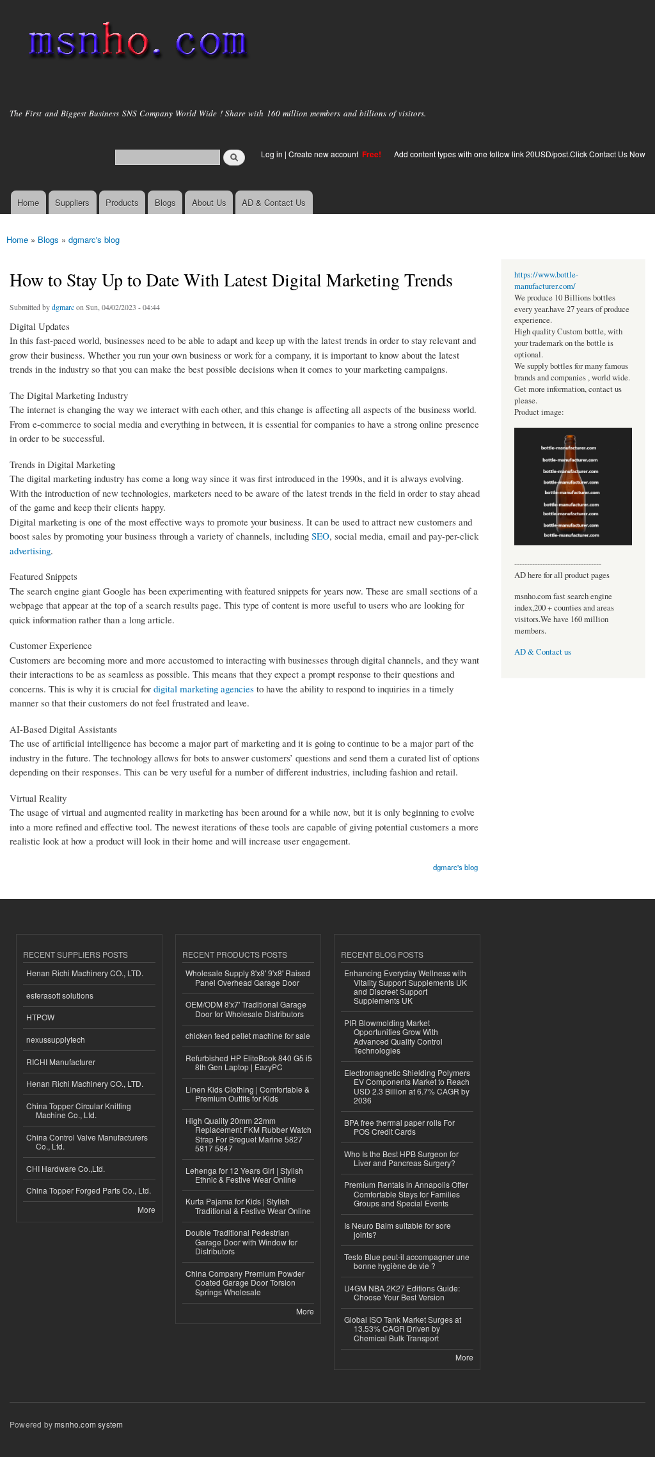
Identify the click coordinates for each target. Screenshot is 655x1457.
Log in (272, 153)
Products (122, 202)
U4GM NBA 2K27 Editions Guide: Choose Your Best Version (402, 1292)
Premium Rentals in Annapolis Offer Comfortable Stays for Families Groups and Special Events (406, 1193)
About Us (209, 202)
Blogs (165, 202)
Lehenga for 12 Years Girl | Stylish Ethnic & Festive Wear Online (244, 1175)
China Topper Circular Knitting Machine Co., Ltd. (78, 1110)
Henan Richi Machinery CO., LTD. (84, 972)
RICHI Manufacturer (60, 1061)
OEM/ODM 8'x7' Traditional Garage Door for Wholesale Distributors (245, 1008)
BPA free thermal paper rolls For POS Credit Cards (399, 1127)
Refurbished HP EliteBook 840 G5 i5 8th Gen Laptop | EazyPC (248, 1062)
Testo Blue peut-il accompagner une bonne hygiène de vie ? (407, 1261)
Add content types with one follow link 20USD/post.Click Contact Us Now (519, 153)
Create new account (324, 153)
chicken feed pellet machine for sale (247, 1035)
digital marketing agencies (204, 688)
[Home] (136, 43)
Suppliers (72, 202)
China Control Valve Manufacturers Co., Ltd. (87, 1141)
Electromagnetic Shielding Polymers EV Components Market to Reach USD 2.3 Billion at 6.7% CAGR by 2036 (407, 1086)
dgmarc (63, 307)
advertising (30, 550)
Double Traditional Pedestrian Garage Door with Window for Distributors (241, 1241)
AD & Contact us (542, 651)
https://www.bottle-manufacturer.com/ (546, 280)
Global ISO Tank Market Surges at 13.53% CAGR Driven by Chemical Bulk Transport (402, 1328)
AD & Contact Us (274, 202)
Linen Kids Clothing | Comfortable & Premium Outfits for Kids (247, 1093)
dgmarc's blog (94, 239)
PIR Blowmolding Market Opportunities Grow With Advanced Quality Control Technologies (393, 1036)
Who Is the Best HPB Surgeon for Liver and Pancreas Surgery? (401, 1158)
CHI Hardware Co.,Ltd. (65, 1168)
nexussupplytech (55, 1039)
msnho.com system (88, 1424)
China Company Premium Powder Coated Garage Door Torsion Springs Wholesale (244, 1282)
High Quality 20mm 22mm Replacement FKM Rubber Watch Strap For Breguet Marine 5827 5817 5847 (248, 1134)
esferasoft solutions (59, 995)
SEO (320, 535)
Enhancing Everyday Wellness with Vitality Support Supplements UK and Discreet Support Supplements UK (405, 986)
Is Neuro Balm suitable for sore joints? (397, 1230)
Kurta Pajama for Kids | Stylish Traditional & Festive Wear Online (248, 1205)
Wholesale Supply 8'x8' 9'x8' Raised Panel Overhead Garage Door (247, 977)
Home (28, 202)
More (146, 1209)
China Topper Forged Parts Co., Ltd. (88, 1190)
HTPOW (40, 1016)
